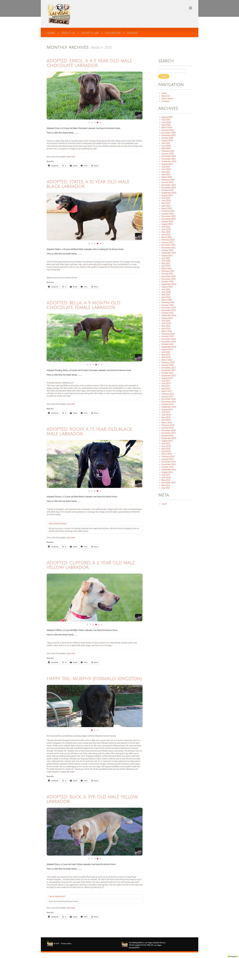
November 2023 (168, 188)
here (73, 157)
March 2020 (166, 300)
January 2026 (167, 130)
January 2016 (167, 428)
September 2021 (168, 253)
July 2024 (165, 167)
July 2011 (165, 488)
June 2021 (166, 261)
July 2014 (165, 475)
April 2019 (166, 328)
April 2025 (166, 148)
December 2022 (168, 216)
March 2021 (166, 268)
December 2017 (168, 368)
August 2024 (167, 164)
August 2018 (167, 349)
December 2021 (168, 245)
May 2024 (165, 172)
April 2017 (166, 389)
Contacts (165, 101)
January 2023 (167, 214)
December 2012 (168, 483)
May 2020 (165, 295)
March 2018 (166, 360)
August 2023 (167, 195)
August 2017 (167, 378)
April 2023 (166, 206)
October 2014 (167, 467)
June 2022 (166, 229)
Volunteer (112, 32)
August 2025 (167, 141)
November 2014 (168, 464)
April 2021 (166, 266)
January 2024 (167, 182)
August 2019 (167, 318)
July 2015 (165, 443)
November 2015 (168, 433)
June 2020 (166, 292)
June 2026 (166, 122)
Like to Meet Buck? (57, 896)
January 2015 (167, 459)
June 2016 (166, 415)
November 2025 (168, 135)
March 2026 (166, 127)
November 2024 (168, 159)
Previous (55, 95)
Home (51, 32)
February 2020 (167, 302)
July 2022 (165, 227)
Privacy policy (66, 943)
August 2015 (167, 441)
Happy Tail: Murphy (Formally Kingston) (94, 679)
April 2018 (166, 357)
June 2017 (166, 383)
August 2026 (167, 117)
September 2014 (168, 469)
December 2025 (168, 133)
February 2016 (167, 425)
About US (68, 32)
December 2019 (168, 308)
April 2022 (166, 235)
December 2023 (168, 185)
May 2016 (165, 417)
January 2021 (167, 274)
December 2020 (168, 276)
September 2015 (168, 438)
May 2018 (165, 355)
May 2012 (165, 485)
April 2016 (166, 420)
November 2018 (168, 342)
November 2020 (168, 279)
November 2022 (168, 219)
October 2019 (167, 313)
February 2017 (167, 394)
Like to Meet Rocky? (58, 524)
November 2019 (168, 310)
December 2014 (168, 462)
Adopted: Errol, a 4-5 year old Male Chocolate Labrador (89, 63)
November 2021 (168, 248)
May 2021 (165, 263)
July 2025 (165, 143)
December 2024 (168, 156)
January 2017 (167, 396)
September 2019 (168, 315)
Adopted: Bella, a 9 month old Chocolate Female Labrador (83, 305)
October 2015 (167, 436)
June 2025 (166, 146)
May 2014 (165, 480)
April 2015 (166, 451)
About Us (165, 96)
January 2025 (167, 154)
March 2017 (166, 391)
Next (133, 95)
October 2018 (167, 344)
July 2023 (165, 198)
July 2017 (165, 381)
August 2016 (167, 409)
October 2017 (167, 373)
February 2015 (167, 456)
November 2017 (168, 370)
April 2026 (166, 125)
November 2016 (168, 402)
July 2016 (165, 412)
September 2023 (168, 193)
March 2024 (166, 177)
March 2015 (166, 454)
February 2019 (167, 334)
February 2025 (167, 151)
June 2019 (166, 323)
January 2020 (167, 305)
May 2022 (165, 232)
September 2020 (168, 284)
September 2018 (168, 347)
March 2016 (166, 422)
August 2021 (167, 255)
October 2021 (167, 250)
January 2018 (167, 365)
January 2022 (167, 242)
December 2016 (168, 399)
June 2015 (166, 446)
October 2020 (167, 281)
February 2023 (167, 211)
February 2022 (167, 240)
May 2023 (165, 203)
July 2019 (165, 321)
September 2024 (168, 161)
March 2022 (166, 237)
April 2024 (166, 174)
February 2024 (167, 180)
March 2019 (166, 331)
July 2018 (165, 352)
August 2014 (167, 472)
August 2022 (167, 224)
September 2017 (168, 375)
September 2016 (168, 407)
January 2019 (167, 336)
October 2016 (167, 404)
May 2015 (165, 449)
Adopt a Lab (90, 32)
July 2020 (165, 289)
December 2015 (168, 430)
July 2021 (165, 258)
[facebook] (190, 8)
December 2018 (168, 339)
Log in (164, 504)
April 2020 (166, 297)
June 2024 (166, 169)
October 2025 (167, 138)
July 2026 (165, 120)
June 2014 (166, 477)
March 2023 (166, 208)
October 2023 (167, 190)
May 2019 (165, 326)
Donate (132, 32)
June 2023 (166, 201)
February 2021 (167, 271)
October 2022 (167, 221)
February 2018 (167, 362)
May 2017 (165, 386)
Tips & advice (167, 98)
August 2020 (167, 287)
